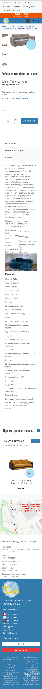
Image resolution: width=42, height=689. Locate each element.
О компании (7, 2)
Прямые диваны (9, 28)
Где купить (7, 10)
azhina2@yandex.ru (9, 626)
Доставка (6, 6)
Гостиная (20, 26)
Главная (4, 26)
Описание (10, 143)
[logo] (5, 20)
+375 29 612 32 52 (21, 17)
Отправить (21, 650)
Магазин (12, 26)
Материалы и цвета (15, 150)
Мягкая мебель (30, 26)
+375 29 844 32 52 (21, 14)
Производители (28, 6)
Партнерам (16, 6)
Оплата (27, 2)
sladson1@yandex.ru (9, 630)
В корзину (29, 121)
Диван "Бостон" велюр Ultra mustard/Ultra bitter (21, 481)
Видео (8, 157)
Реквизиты (17, 10)
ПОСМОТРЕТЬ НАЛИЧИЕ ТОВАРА (15, 98)
